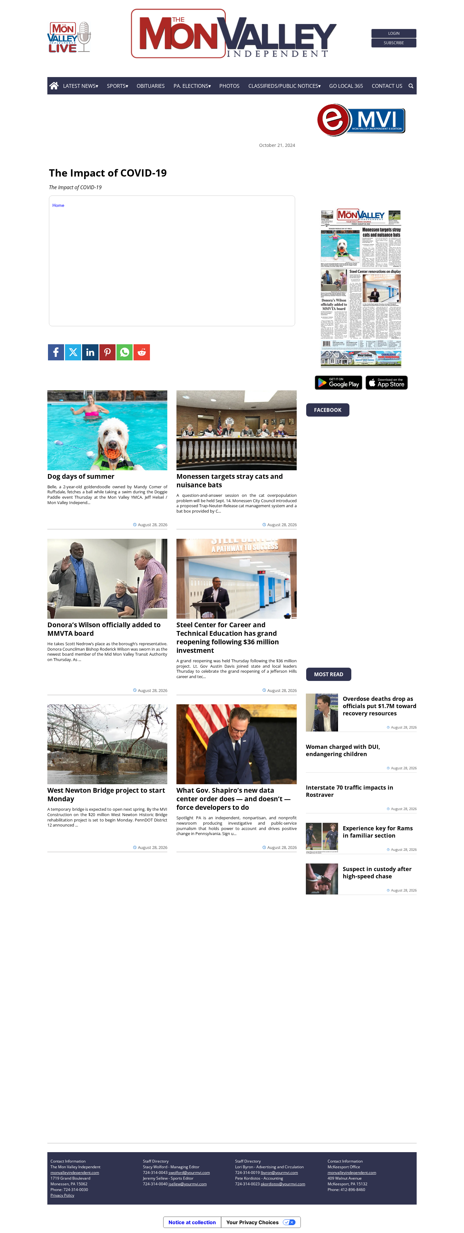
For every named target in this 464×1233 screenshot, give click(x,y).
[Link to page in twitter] (73, 352)
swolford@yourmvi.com (189, 1172)
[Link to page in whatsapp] (124, 352)
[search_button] (411, 86)
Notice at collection (192, 1222)
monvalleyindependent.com (75, 1172)
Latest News (79, 85)
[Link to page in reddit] (142, 352)
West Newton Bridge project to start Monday (106, 794)
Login (394, 33)
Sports (116, 85)
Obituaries (151, 85)
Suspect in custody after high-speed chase (377, 872)
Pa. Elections (191, 85)
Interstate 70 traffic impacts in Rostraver (349, 791)
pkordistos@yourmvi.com (283, 1184)
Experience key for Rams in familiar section (378, 831)
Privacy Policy (62, 1195)
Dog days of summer (81, 476)
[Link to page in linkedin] (90, 352)
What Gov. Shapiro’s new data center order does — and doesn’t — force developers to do (233, 799)
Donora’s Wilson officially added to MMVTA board (104, 629)
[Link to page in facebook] (56, 352)
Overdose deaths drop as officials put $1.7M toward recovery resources (379, 706)
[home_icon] (53, 86)
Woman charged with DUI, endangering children (343, 750)
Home (58, 205)
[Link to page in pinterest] (107, 352)
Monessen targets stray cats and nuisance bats (229, 480)
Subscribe (394, 42)
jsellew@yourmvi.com (188, 1184)
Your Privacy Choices (252, 1222)
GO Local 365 (346, 85)
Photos (229, 85)
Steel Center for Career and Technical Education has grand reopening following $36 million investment (227, 637)
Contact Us (387, 85)
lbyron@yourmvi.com (279, 1172)
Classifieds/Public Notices (283, 85)
